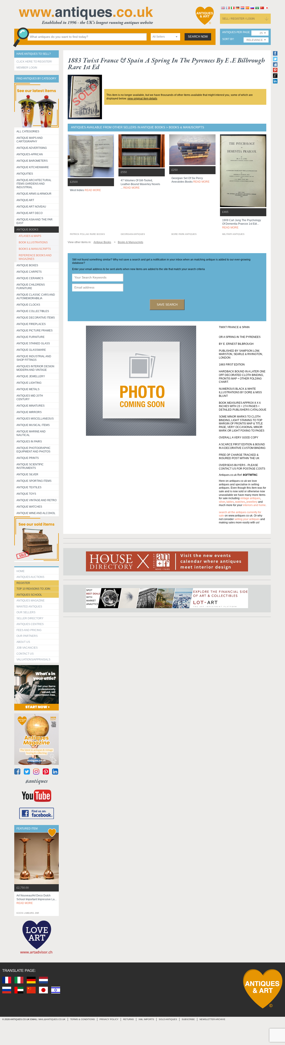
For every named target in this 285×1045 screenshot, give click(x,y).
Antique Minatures (30, 405)
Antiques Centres (30, 624)
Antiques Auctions (30, 577)
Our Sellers (25, 612)
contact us (25, 653)
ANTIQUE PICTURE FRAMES (34, 330)
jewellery (251, 501)
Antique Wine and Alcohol (35, 513)
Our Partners (27, 635)
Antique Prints (27, 458)
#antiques (37, 781)
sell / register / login (238, 18)
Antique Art (25, 200)
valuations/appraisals (33, 659)
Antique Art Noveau (31, 206)
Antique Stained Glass (33, 343)
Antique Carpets (29, 271)
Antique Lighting (28, 382)
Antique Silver (27, 474)
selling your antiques (247, 519)
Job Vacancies (27, 647)
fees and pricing (28, 630)
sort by (228, 39)
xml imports (146, 1019)
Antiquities (24, 173)
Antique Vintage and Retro (36, 500)
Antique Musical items (33, 425)
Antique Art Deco (29, 213)
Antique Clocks (28, 304)
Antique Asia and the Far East (34, 221)
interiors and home (254, 505)
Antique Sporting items (33, 480)
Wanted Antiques (29, 606)
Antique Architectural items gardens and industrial (33, 184)
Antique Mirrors (29, 412)
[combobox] (165, 36)
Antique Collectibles (32, 311)
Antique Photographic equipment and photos (33, 449)
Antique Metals (27, 389)
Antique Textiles (28, 487)
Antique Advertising (31, 147)
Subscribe (188, 1019)
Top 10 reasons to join (33, 588)
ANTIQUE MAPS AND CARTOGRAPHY (29, 139)
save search (167, 304)
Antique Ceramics (29, 278)
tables (230, 501)
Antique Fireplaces (31, 324)
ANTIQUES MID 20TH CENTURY (29, 397)
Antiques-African (29, 154)
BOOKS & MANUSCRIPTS (35, 248)
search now (198, 36)
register (23, 583)
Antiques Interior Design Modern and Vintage (35, 368)
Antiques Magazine (30, 600)
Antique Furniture (30, 337)
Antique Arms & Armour (33, 193)
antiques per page (236, 32)
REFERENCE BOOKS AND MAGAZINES (35, 257)
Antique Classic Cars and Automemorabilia (35, 296)
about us (23, 642)
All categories (27, 131)
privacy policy (109, 1019)
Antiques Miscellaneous (35, 418)
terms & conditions (82, 1019)
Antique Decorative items (35, 317)
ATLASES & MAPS (30, 236)
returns (128, 1019)
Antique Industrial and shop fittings (33, 358)
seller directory (29, 618)
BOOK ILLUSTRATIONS (33, 242)
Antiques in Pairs (29, 441)
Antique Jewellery (30, 376)
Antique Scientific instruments (30, 466)
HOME (20, 571)
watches (240, 501)
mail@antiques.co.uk (52, 1019)
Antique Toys (26, 493)
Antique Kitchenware (32, 167)
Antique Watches (29, 506)
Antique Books (27, 229)
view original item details (142, 98)
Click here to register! (34, 61)
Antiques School (29, 594)
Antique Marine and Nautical (31, 433)
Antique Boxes (27, 265)
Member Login (26, 67)
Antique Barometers (32, 160)
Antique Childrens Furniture (30, 286)
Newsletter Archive (212, 1019)
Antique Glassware (31, 349)
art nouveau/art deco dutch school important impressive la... (36, 899)
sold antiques (168, 1019)
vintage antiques (250, 498)
